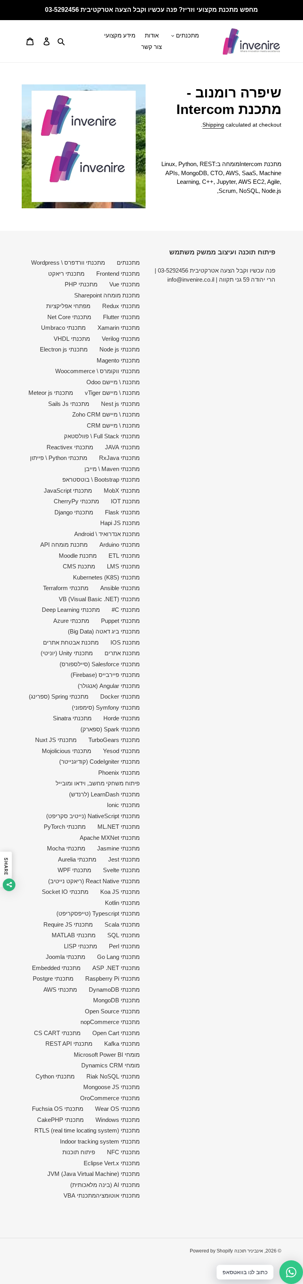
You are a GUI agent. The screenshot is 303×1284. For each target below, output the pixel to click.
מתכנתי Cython (55, 1076)
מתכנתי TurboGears (114, 739)
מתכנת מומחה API (64, 544)
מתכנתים (128, 262)
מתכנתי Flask (122, 512)
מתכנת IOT (125, 501)
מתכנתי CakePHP (60, 1119)
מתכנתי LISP (80, 946)
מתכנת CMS (79, 566)
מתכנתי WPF (74, 870)
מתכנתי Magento (118, 360)
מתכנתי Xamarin (118, 327)
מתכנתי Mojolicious (66, 751)
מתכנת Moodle (78, 555)
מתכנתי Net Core (69, 317)
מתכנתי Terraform (65, 588)
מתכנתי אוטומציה (118, 1195)
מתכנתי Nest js (120, 403)
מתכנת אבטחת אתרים (71, 642)
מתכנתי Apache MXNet (110, 837)
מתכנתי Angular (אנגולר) (109, 685)
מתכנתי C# (126, 609)
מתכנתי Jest (124, 859)
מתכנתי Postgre (53, 978)
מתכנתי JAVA (122, 447)
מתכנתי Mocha (66, 848)
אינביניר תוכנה (248, 1251)
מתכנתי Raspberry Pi (112, 978)
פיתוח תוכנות (78, 1152)
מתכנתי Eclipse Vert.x (112, 1163)
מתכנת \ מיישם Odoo (113, 382)
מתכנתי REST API (68, 1043)
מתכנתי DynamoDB (114, 989)
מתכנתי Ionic (123, 805)
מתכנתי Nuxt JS (56, 739)
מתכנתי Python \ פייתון (58, 457)
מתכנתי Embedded (56, 967)
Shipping (213, 124)
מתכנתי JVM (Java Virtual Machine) (93, 1173)
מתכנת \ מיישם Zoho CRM (106, 414)
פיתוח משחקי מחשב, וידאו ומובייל (98, 783)
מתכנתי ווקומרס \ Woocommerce (97, 371)
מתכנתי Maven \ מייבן (112, 468)
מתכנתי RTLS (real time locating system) (87, 1130)
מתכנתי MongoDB (116, 1000)
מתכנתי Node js (119, 349)
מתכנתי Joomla (65, 956)
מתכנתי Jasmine (118, 848)
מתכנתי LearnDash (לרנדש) (104, 794)
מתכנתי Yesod (121, 751)
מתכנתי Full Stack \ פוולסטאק (102, 436)
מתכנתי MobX (122, 490)
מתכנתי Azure (71, 620)
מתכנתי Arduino (119, 544)
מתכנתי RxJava (119, 457)
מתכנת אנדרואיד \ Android (107, 534)
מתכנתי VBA (80, 1195)
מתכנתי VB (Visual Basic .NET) (99, 599)
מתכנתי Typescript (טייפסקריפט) (98, 913)
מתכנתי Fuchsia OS (57, 1108)
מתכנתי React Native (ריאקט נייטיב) (94, 881)
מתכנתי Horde (121, 718)
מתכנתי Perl (124, 946)
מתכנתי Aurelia (77, 859)
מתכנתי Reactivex (70, 447)
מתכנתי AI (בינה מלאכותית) (105, 1184)
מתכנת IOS (125, 642)
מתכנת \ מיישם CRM (113, 425)
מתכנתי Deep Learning (71, 609)
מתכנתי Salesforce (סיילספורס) (100, 664)
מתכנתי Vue (124, 284)
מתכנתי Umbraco (63, 327)
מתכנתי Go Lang (118, 956)
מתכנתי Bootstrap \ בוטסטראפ (101, 479)
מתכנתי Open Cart (116, 1033)
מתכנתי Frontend (118, 273)
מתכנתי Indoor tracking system (100, 1141)
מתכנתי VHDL (72, 338)
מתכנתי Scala (122, 924)
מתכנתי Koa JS (120, 891)
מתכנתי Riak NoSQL (113, 1076)
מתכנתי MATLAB (73, 935)
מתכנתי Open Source (112, 1011)
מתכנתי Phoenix (119, 772)
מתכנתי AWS (60, 989)
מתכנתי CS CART (57, 1033)
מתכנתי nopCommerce (110, 1022)
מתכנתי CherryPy (76, 501)
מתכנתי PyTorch (65, 826)
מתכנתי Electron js (64, 349)
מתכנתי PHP (81, 284)
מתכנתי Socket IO (65, 891)
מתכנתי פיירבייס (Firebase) (105, 674)
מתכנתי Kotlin (122, 902)
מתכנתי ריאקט (66, 273)
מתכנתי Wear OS (117, 1108)
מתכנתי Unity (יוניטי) (67, 653)
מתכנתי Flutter (121, 317)
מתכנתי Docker (120, 696)
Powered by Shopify (211, 1251)
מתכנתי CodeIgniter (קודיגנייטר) (99, 761)
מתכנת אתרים (122, 653)
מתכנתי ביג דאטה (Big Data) (104, 631)
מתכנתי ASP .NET (116, 967)
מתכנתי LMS (123, 566)
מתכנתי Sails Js (68, 403)
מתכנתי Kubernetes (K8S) (106, 577)
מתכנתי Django (73, 512)
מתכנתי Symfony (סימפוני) (106, 707)
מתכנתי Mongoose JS (111, 1087)
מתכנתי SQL (123, 935)
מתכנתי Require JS (68, 924)
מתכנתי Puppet (120, 620)
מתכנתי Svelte (121, 870)
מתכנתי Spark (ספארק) (110, 729)
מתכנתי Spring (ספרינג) (58, 696)
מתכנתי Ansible (120, 588)
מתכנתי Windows (117, 1119)
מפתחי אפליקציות (68, 306)
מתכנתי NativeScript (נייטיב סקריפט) (93, 816)
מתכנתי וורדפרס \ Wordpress (68, 262)
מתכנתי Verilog (121, 338)
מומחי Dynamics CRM (110, 1065)
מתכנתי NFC (123, 1152)
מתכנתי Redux (121, 306)
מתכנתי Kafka (122, 1043)
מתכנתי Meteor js (50, 392)
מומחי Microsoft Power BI (107, 1054)
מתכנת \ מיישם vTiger (112, 392)
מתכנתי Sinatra (72, 718)
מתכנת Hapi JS (120, 523)
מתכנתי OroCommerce (110, 1098)
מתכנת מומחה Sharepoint (107, 295)
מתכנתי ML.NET (118, 826)
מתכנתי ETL (124, 555)
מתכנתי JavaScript (68, 490)
